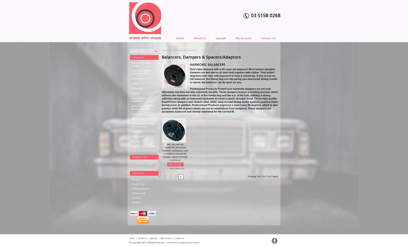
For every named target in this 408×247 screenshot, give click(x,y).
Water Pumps (137, 136)
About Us (200, 38)
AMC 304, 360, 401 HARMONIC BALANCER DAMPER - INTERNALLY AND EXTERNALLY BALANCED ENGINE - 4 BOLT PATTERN (175, 150)
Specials (221, 38)
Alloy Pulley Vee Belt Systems (141, 64)
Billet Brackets (138, 78)
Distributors (137, 88)
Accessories (137, 131)
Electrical (135, 93)
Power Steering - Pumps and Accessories (142, 125)
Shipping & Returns (140, 188)
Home (180, 38)
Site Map (135, 202)
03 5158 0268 (265, 15)
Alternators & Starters (141, 118)
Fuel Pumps (136, 113)
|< (165, 176)
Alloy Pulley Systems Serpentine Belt (141, 72)
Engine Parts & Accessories (138, 99)
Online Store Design (176, 242)
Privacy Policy (138, 184)
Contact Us (268, 38)
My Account (243, 38)
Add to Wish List (176, 168)
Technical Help (138, 193)
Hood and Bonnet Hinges (143, 146)
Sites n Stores (194, 242)
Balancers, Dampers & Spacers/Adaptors (142, 107)
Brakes (134, 83)
